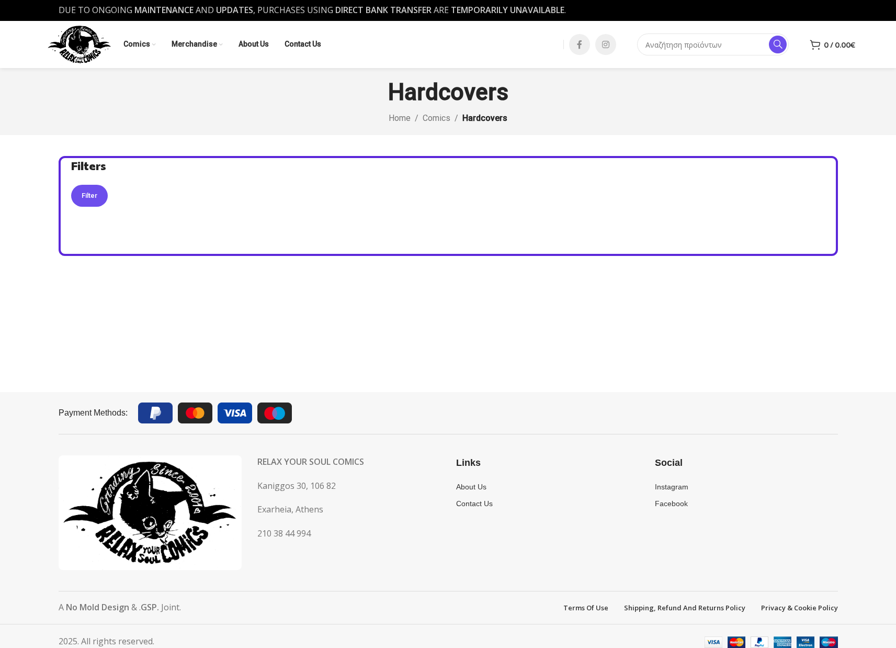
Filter (89, 195)
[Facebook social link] (579, 44)
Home (400, 118)
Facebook (671, 503)
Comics (436, 118)
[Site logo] (79, 43)
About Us (471, 487)
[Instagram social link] (605, 44)
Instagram (671, 487)
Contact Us (474, 503)
